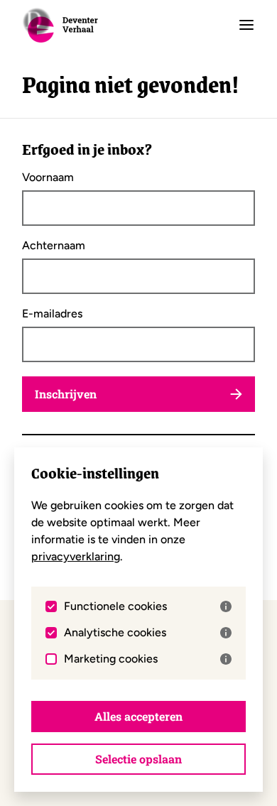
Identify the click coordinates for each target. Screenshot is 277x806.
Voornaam (48, 177)
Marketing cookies (111, 659)
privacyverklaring (75, 556)
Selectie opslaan (138, 758)
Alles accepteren (138, 716)
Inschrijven (66, 393)
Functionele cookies (115, 606)
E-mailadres (52, 314)
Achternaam (53, 245)
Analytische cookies (115, 632)
